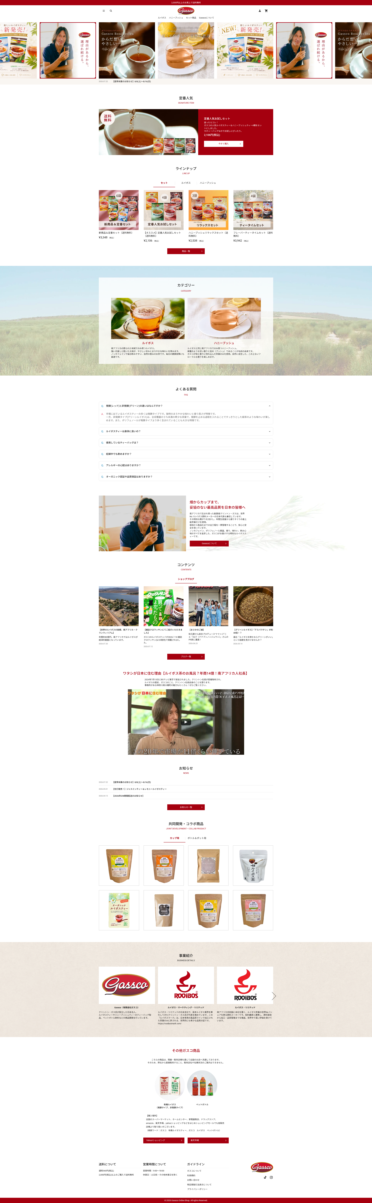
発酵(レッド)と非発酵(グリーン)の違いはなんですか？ (134, 405)
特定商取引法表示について (199, 1185)
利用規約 (191, 1175)
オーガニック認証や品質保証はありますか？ (129, 476)
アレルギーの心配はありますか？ (123, 465)
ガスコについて (194, 1171)
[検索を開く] (111, 11)
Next (272, 996)
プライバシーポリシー (197, 1189)
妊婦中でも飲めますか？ (119, 454)
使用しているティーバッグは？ (122, 442)
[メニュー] (103, 10)
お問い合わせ (193, 1180)
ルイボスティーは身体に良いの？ (123, 431)
